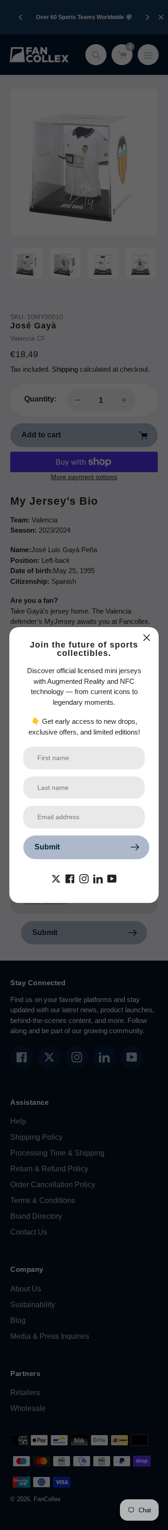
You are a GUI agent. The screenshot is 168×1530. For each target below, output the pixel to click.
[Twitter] (56, 878)
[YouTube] (112, 878)
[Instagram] (84, 878)
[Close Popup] (147, 637)
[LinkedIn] (98, 878)
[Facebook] (70, 878)
